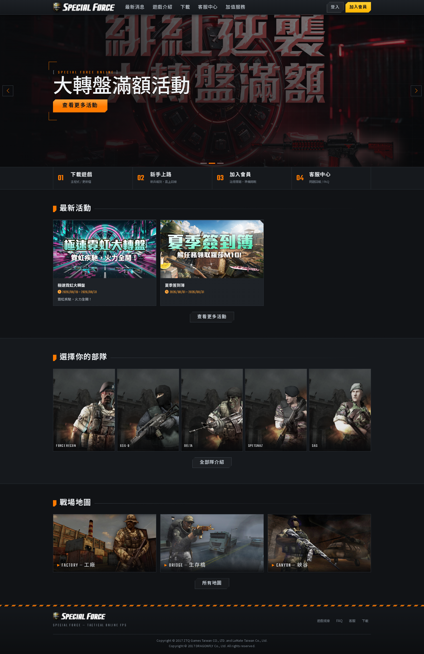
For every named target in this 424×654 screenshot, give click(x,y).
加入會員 (358, 7)
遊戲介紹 (162, 7)
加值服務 (236, 7)
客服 (352, 620)
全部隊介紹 (212, 462)
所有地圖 (212, 583)
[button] (416, 90)
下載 (185, 7)
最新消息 (135, 7)
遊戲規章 (323, 620)
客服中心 (208, 7)
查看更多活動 (80, 105)
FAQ (339, 620)
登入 (335, 7)
